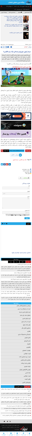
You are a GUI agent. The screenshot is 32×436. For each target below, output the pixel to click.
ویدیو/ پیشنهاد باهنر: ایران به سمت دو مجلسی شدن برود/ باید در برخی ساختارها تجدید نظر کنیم (15, 276)
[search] (2, 6)
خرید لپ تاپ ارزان (25, 322)
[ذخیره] (6, 47)
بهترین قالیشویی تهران (24, 370)
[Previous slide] (6, 223)
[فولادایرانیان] (16, 116)
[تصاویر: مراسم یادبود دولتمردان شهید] (16, 238)
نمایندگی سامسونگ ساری (24, 334)
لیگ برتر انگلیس (22, 160)
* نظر (28, 197)
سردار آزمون (15, 160)
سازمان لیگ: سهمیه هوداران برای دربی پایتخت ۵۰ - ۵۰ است (17, 411)
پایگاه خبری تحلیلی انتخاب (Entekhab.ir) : (21, 67)
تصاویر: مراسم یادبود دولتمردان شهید (21, 253)
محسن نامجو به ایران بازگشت (16, 32)
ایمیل (28, 191)
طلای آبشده (27, 379)
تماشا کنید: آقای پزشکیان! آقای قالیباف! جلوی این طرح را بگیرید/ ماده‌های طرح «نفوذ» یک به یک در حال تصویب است (15, 298)
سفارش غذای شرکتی (25, 360)
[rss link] (10, 421)
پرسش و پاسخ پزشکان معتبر (23, 306)
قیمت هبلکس (27, 354)
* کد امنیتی (27, 210)
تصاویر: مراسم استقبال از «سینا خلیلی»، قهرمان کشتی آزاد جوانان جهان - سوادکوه (15, 402)
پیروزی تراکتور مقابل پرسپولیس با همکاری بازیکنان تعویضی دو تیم (16, 415)
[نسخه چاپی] (1, 47)
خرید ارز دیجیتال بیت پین (24, 309)
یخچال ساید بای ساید (25, 315)
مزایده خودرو (27, 366)
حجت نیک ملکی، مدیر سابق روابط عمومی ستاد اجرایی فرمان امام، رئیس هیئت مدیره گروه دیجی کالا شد (15, 398)
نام (29, 186)
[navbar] (30, 6)
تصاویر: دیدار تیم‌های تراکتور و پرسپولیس (21, 413)
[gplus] (7, 164)
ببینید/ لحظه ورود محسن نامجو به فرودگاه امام (20, 279)
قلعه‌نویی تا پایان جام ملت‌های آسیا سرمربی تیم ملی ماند (18, 406)
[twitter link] (4, 421)
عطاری (28, 331)
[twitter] (2, 164)
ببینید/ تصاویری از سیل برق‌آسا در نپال (22, 273)
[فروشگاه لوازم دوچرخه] (16, 125)
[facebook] (4, 164)
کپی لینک (28, 151)
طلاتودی (28, 347)
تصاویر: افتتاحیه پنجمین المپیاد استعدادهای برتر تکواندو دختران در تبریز (15, 394)
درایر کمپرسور (27, 341)
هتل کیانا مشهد (26, 325)
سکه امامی (27, 373)
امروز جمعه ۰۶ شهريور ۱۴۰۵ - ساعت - (21, 6)
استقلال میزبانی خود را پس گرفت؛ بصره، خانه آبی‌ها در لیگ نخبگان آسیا (15, 390)
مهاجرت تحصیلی (26, 350)
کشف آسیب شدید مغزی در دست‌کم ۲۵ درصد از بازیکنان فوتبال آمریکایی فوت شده (13, 25)
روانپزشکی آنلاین (26, 382)
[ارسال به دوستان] (4, 47)
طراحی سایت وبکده (25, 363)
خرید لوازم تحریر (26, 318)
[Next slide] (2, 223)
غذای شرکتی (27, 338)
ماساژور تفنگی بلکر (26, 328)
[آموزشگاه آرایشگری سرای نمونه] (16, 134)
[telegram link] (7, 421)
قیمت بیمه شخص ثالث (24, 357)
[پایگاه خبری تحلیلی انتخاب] (28, 2)
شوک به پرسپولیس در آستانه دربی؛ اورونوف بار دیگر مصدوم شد (17, 408)
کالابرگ (28, 344)
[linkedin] (9, 164)
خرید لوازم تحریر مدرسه (24, 312)
